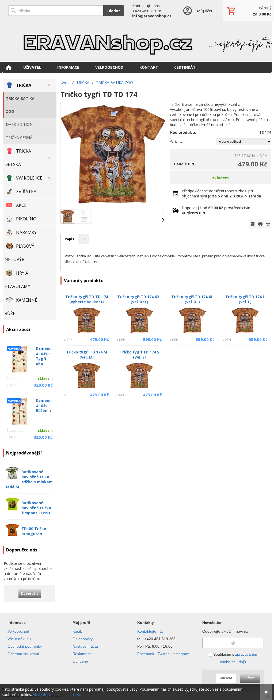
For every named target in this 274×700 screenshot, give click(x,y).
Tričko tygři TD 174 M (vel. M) (86, 354)
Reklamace (82, 654)
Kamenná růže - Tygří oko (44, 356)
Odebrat (226, 678)
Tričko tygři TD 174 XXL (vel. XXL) (139, 299)
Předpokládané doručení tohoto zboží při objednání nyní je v (221, 193)
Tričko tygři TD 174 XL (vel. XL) (192, 299)
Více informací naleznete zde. (58, 694)
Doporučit (29, 593)
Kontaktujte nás (150, 631)
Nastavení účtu (85, 646)
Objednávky (83, 639)
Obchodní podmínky (24, 646)
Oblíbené (80, 661)
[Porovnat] (252, 223)
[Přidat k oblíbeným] (268, 223)
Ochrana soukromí (23, 654)
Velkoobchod (18, 631)
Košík (77, 631)
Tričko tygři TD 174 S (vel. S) (139, 354)
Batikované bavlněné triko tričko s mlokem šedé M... (29, 479)
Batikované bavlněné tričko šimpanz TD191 (36, 507)
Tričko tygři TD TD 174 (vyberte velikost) (86, 299)
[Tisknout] (260, 223)
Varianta (176, 141)
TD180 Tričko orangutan (33, 531)
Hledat (113, 10)
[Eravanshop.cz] (137, 41)
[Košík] (248, 10)
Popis (69, 239)
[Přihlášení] (197, 10)
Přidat (249, 678)
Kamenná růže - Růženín (44, 405)
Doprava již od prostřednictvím (217, 210)
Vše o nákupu (19, 639)
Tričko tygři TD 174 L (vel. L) (245, 299)
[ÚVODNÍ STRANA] (8, 67)
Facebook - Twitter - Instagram (163, 654)
